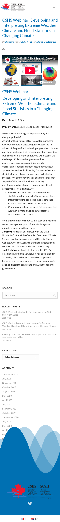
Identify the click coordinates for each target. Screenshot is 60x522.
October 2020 (9, 413)
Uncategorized (50, 41)
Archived (39, 41)
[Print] (5, 48)
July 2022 (6, 404)
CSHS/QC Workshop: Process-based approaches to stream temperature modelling (29, 335)
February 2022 (9, 408)
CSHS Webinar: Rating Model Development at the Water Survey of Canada (27, 313)
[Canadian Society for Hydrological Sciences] (12, 7)
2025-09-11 (26, 41)
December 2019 (10, 438)
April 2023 (7, 400)
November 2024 (10, 383)
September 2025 (10, 374)
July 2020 (6, 421)
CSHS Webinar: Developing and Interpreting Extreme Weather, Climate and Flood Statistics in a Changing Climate (29, 324)
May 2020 (7, 426)
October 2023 (9, 387)
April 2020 (7, 430)
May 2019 (7, 447)
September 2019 (10, 443)
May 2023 (7, 395)
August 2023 (8, 391)
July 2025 (6, 378)
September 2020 (10, 417)
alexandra (9, 41)
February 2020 (9, 434)
